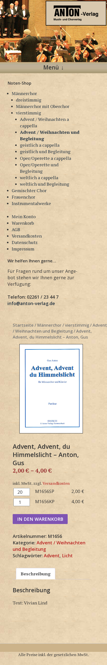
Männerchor (24, 93)
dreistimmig (28, 100)
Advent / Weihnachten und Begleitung (60, 328)
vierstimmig (28, 113)
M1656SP (44, 491)
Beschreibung (36, 574)
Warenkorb (23, 223)
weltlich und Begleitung (44, 184)
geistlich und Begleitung (45, 151)
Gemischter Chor (29, 190)
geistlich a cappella (39, 145)
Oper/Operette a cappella (45, 158)
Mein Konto (24, 216)
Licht (67, 556)
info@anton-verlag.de (31, 303)
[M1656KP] (51, 388)
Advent (51, 556)
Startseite (23, 325)
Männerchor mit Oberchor (42, 106)
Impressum (23, 249)
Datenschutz (25, 242)
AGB (16, 229)
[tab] (35, 573)
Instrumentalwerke (31, 203)
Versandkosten (27, 236)
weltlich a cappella (39, 177)
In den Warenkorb (40, 519)
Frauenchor (23, 197)
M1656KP (44, 501)
